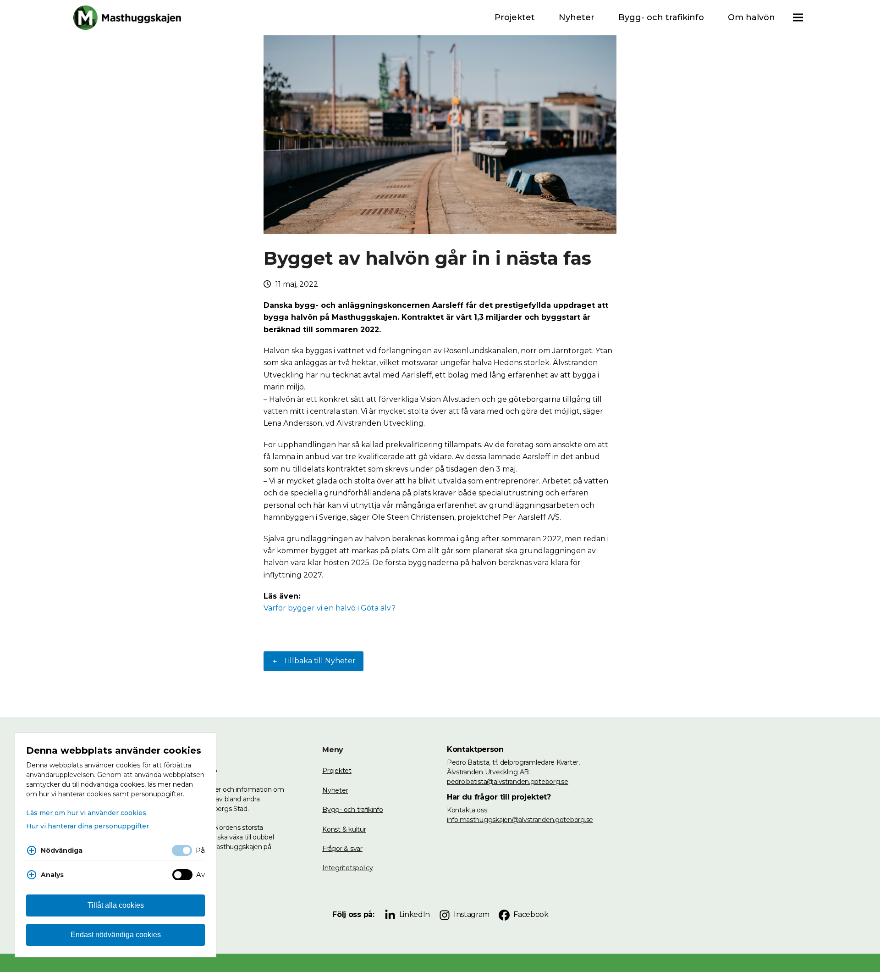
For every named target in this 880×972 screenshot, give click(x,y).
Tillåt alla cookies (116, 905)
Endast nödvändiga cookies (116, 935)
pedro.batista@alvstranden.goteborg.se (507, 782)
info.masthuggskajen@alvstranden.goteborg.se (520, 820)
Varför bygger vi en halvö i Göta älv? (330, 608)
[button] (798, 18)
